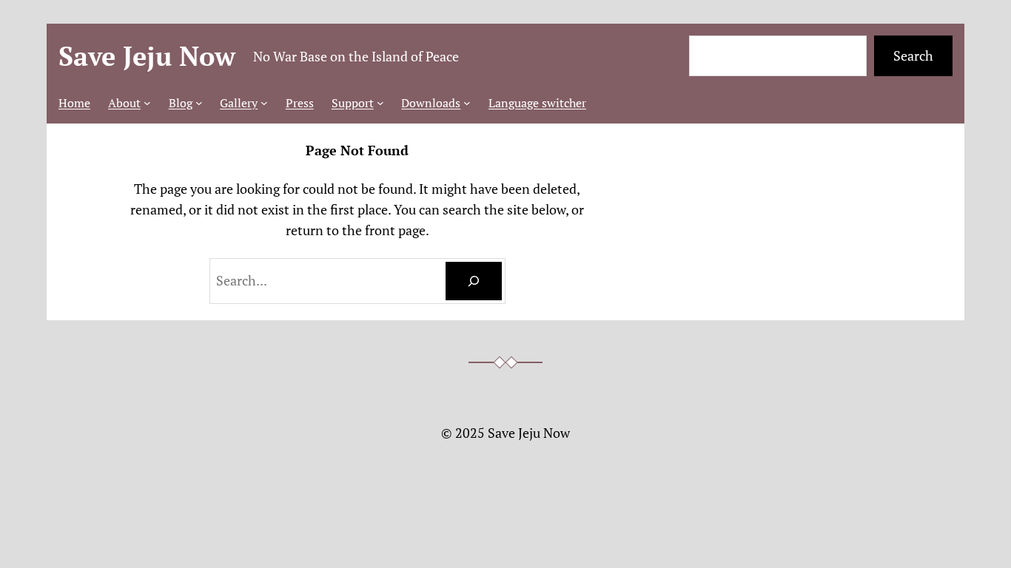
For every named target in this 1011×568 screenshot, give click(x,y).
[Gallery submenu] (264, 102)
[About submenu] (147, 102)
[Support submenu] (380, 102)
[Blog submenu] (199, 102)
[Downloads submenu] (467, 102)
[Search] (474, 281)
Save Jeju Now (146, 55)
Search (913, 55)
